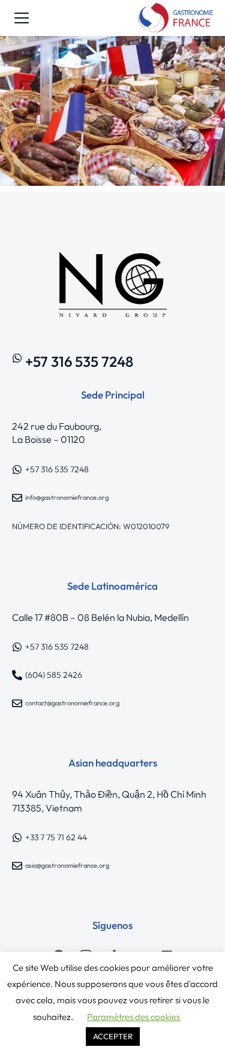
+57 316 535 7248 (79, 361)
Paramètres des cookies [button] (133, 1016)
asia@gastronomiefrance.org (67, 865)
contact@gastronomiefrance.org (72, 703)
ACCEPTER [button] (113, 1036)
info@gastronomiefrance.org (67, 497)
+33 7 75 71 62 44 (56, 837)
